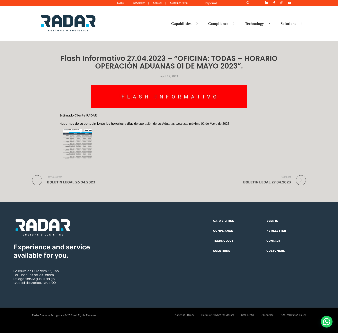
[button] (327, 322)
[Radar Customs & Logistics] (68, 23)
